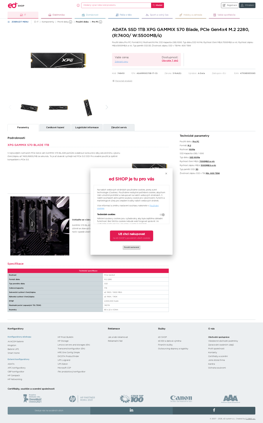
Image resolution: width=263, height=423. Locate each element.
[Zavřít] (166, 173)
